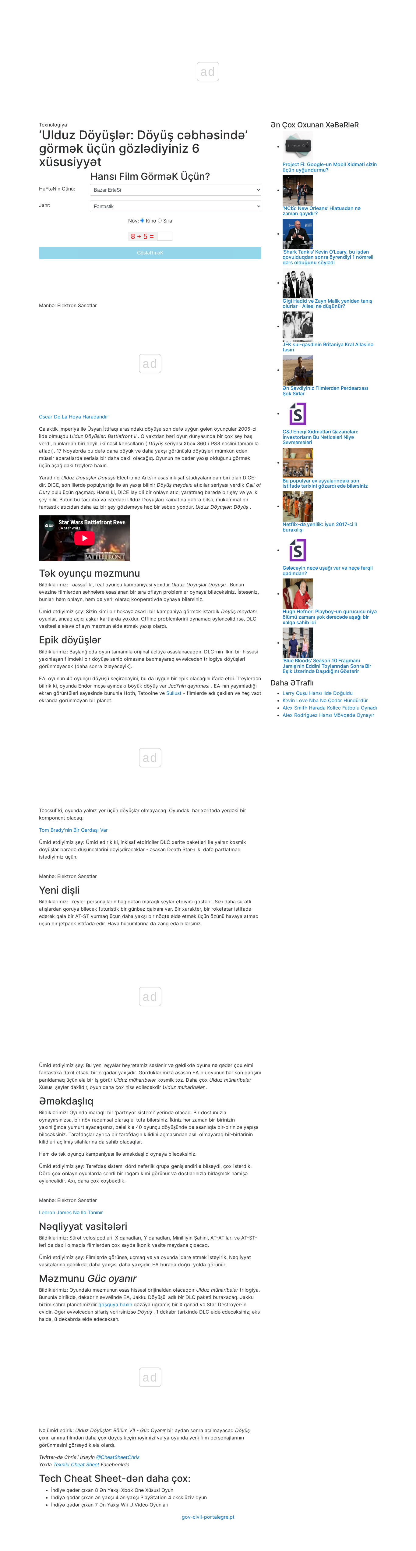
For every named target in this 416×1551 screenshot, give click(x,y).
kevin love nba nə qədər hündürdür (325, 700)
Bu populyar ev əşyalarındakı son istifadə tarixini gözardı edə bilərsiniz (325, 483)
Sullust (174, 693)
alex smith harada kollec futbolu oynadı (330, 708)
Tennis (225, 13)
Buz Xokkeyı (199, 13)
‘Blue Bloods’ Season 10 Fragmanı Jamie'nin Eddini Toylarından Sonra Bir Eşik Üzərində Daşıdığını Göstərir (327, 665)
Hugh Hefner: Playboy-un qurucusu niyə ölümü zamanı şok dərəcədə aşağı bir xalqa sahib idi (330, 616)
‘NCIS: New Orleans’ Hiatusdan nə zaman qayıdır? (322, 211)
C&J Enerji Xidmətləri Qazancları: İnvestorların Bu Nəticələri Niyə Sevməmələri (320, 437)
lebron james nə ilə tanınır (71, 1212)
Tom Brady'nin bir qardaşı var (73, 830)
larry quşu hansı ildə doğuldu (318, 693)
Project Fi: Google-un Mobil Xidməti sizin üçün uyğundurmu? (330, 167)
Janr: (45, 205)
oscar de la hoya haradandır (73, 417)
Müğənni (247, 13)
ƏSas (144, 13)
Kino (150, 221)
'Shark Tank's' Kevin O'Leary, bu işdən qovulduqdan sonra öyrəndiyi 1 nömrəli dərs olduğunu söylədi (328, 257)
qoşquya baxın (115, 1304)
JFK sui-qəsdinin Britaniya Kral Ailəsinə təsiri (328, 347)
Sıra (167, 221)
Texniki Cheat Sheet (76, 1464)
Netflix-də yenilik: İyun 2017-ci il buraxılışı (320, 527)
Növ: (134, 221)
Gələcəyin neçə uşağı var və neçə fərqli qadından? (328, 570)
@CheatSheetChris (117, 1457)
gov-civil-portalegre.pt (208, 1517)
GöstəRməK (150, 252)
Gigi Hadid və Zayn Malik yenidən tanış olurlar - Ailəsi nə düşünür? (327, 303)
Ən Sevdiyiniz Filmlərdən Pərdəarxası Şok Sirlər (325, 391)
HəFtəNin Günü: (57, 189)
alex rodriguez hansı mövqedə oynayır (328, 715)
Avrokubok (168, 13)
